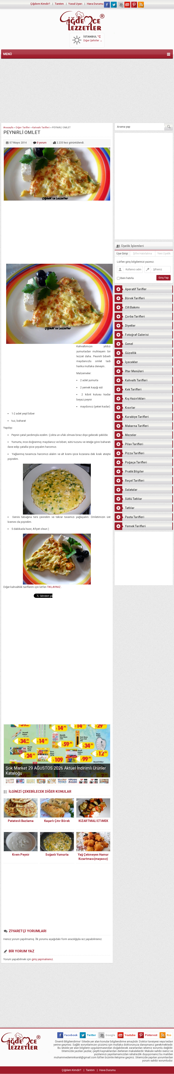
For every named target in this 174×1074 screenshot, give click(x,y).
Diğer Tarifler (23, 127)
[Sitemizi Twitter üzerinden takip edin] (114, 5)
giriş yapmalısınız (42, 959)
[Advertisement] (87, 90)
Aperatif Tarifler (136, 289)
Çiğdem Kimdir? (40, 3)
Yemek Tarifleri (135, 526)
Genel (129, 344)
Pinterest (151, 1035)
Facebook (70, 1035)
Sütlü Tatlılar (133, 499)
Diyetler (130, 325)
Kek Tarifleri (133, 389)
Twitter (91, 1035)
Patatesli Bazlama (21, 821)
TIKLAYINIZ (53, 587)
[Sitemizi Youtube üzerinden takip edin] (127, 5)
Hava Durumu (95, 3)
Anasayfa (8, 127)
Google (110, 1035)
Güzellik (130, 353)
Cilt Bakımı (132, 307)
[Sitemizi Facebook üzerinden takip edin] (107, 5)
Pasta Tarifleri (134, 517)
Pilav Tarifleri (134, 444)
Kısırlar (130, 407)
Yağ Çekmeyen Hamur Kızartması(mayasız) (93, 857)
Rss (169, 1035)
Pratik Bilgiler (134, 471)
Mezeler (130, 435)
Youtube (130, 1035)
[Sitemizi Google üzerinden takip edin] (120, 5)
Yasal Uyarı (75, 3)
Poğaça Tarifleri (136, 462)
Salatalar (131, 489)
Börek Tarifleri (135, 298)
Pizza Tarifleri (134, 453)
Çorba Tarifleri (135, 316)
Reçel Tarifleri (134, 480)
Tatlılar (130, 508)
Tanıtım (59, 3)
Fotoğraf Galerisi (137, 334)
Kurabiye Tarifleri (137, 416)
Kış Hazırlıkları (135, 398)
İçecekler (131, 362)
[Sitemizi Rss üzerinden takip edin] (141, 5)
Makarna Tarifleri (137, 426)
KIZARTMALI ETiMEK (93, 821)
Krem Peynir (20, 854)
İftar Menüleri (134, 371)
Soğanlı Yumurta (57, 854)
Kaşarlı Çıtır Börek (57, 821)
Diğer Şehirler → (92, 40)
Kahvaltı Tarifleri (41, 127)
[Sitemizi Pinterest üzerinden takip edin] (134, 5)
